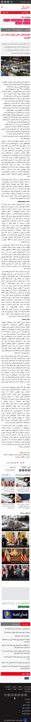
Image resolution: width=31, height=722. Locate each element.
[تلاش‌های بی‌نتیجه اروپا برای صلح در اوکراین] (15, 573)
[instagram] (22, 695)
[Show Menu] (2, 6)
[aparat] (12, 695)
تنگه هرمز (18, 23)
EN (8, 2)
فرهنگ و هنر (27, 689)
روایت (15, 689)
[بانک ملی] (15, 618)
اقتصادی (27, 30)
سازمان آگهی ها (26, 714)
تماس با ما (27, 699)
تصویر (9, 689)
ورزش (20, 689)
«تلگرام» (22, 457)
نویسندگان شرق (26, 711)
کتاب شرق (6, 12)
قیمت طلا (7, 20)
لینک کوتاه (13, 467)
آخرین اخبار (25, 624)
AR (5, 2)
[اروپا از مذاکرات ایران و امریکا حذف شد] (15, 540)
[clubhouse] (8, 695)
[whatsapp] (20, 470)
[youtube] (5, 695)
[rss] (25, 695)
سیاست (14, 687)
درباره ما (28, 702)
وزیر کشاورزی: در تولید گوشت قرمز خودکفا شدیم (17, 629)
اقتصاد (8, 687)
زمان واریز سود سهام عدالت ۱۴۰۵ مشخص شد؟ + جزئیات (15, 663)
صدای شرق (28, 691)
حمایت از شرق (26, 705)
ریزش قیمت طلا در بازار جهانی (22, 636)
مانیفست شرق (26, 708)
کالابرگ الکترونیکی (17, 20)
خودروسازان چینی (12, 463)
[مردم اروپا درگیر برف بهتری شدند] (15, 523)
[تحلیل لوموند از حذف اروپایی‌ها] (15, 556)
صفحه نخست (27, 687)
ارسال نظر (23, 606)
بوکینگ (26, 678)
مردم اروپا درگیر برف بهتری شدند (19, 529)
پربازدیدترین (15, 624)
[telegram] (29, 470)
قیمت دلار (27, 20)
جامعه (20, 687)
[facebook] (23, 470)
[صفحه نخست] (11, 2)
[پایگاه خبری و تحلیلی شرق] (25, 7)
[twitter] (26, 470)
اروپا (21, 463)
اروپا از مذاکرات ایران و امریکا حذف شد (17, 546)
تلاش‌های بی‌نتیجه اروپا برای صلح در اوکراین (16, 579)
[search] (2, 2)
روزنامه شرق (25, 12)
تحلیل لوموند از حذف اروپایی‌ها (20, 562)
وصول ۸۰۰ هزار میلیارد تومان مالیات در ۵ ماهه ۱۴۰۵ (17, 632)
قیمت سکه (27, 23)
